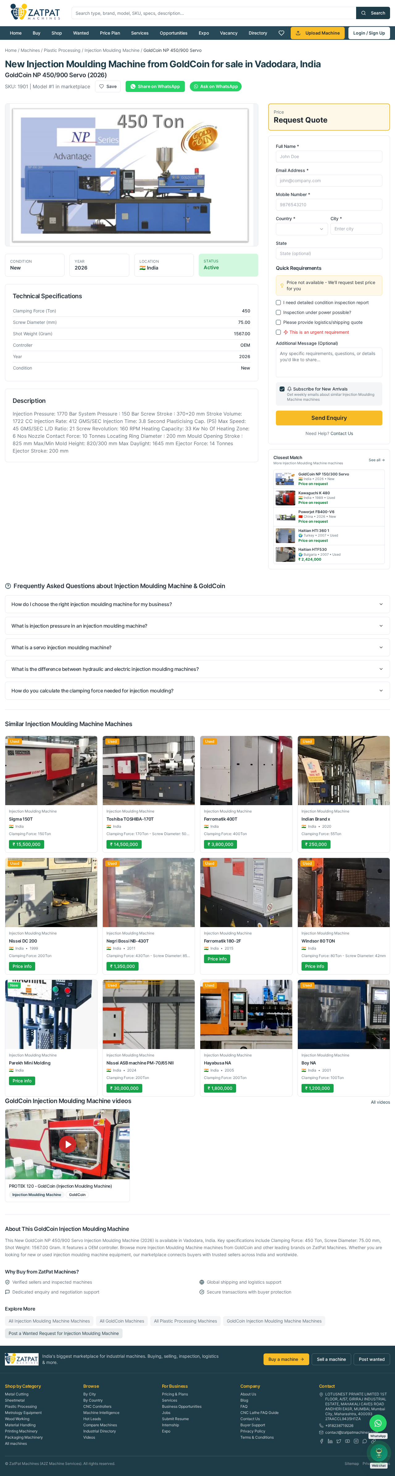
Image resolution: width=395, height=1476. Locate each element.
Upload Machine (323, 33)
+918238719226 (339, 1425)
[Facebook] (321, 1441)
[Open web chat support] (379, 1452)
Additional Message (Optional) (307, 343)
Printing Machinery (21, 1431)
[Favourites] (281, 33)
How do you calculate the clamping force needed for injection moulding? (92, 691)
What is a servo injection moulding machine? (61, 647)
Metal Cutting (16, 1394)
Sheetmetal (15, 1400)
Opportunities (174, 33)
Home (16, 33)
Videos (89, 1437)
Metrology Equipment (23, 1412)
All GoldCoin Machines (122, 1320)
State (281, 243)
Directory (258, 33)
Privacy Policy (252, 1431)
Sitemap (352, 1463)
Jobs (166, 1412)
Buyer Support (252, 1425)
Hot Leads (92, 1418)
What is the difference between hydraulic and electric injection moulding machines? (104, 669)
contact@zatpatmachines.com (351, 1432)
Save (111, 86)
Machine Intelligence (101, 1412)
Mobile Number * (293, 194)
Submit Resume (175, 1418)
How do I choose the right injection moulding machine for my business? (91, 604)
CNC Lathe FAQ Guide (259, 1412)
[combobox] (302, 229)
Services (140, 33)
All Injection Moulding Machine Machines (49, 1320)
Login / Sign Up (369, 33)
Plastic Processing (62, 50)
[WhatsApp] (364, 1441)
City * (336, 218)
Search (378, 12)
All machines (16, 1443)
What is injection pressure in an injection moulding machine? (79, 626)
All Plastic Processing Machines (185, 1320)
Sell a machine (331, 1359)
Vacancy (229, 33)
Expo (204, 33)
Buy (36, 33)
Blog (244, 1400)
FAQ (243, 1406)
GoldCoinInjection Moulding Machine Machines (274, 1320)
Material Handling (20, 1425)
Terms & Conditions (257, 1437)
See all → (377, 460)
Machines (30, 50)
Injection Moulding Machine (112, 50)
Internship (170, 1425)
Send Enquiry (329, 418)
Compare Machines (100, 1425)
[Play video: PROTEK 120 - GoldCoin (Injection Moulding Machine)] (67, 1144)
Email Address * (292, 170)
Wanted (81, 33)
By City (89, 1394)
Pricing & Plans (175, 1394)
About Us (248, 1394)
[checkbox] (278, 302)
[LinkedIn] (330, 1441)
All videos (380, 1102)
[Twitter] (338, 1441)
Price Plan (110, 33)
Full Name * (287, 146)
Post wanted (372, 1359)
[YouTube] (347, 1441)
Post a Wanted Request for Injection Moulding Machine (64, 1333)
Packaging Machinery (24, 1437)
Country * (285, 218)
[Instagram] (356, 1441)
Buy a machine (283, 1359)
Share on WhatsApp (159, 86)
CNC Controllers (97, 1406)
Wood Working (17, 1418)
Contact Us (342, 433)
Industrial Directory (99, 1431)
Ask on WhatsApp (219, 86)
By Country (93, 1400)
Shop (57, 33)
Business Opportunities (182, 1406)
